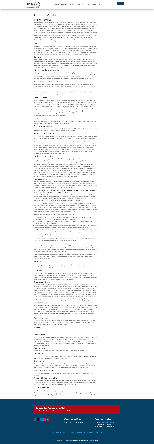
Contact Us (95, 4)
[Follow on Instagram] (44, 419)
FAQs (53, 432)
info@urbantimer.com (106, 422)
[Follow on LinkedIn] (41, 419)
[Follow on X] (38, 419)
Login (120, 3)
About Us (58, 432)
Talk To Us (65, 432)
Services (63, 4)
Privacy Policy (98, 432)
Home (56, 4)
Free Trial (85, 4)
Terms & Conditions (88, 432)
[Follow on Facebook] (35, 419)
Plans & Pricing (74, 4)
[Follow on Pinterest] (48, 419)
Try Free (71, 432)
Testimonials (78, 432)
